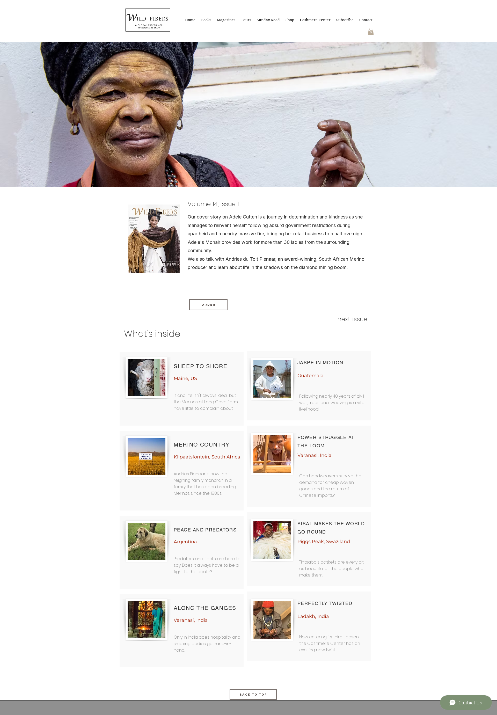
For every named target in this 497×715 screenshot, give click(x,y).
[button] (371, 31)
